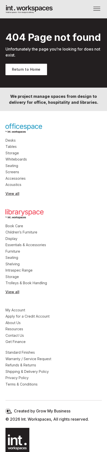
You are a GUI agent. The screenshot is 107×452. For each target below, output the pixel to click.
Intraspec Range (19, 270)
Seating (11, 166)
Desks (10, 140)
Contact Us (14, 335)
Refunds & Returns (20, 365)
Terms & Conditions (21, 384)
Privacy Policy (17, 378)
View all (12, 193)
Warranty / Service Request (28, 359)
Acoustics (13, 184)
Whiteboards (16, 159)
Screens (12, 172)
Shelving (12, 264)
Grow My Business (53, 411)
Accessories (15, 178)
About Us (13, 323)
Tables (11, 146)
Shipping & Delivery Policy (27, 371)
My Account (15, 310)
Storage (12, 153)
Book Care (14, 226)
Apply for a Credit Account (27, 316)
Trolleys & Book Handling (26, 283)
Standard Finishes (20, 352)
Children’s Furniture (21, 232)
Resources (14, 329)
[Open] (96, 9)
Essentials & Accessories (25, 245)
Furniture (12, 251)
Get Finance (15, 341)
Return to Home (26, 69)
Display (11, 238)
